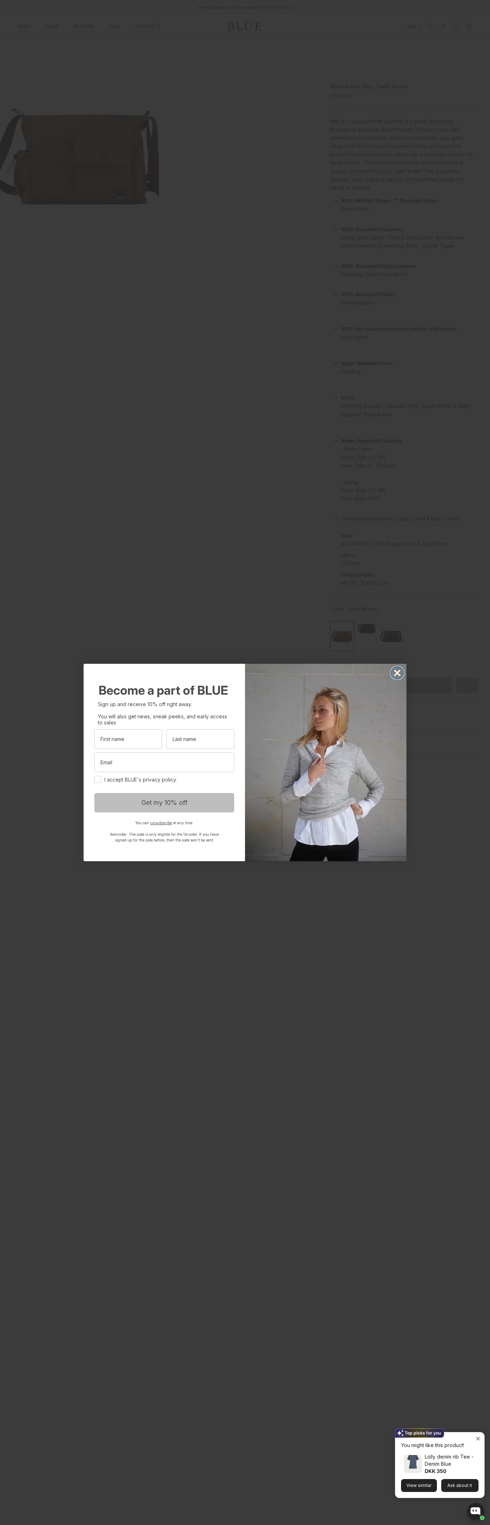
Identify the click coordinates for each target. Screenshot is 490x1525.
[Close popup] (478, 1439)
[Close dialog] (397, 673)
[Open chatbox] (475, 1511)
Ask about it (459, 1485)
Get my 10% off (164, 802)
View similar (419, 1485)
